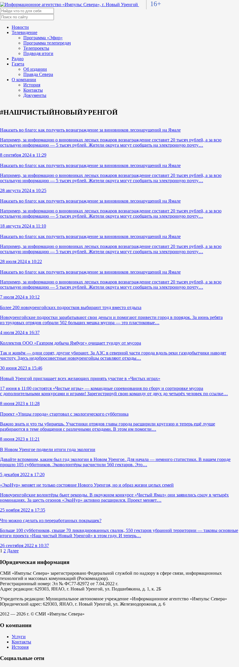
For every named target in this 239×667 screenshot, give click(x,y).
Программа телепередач (47, 42)
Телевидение (24, 32)
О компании (24, 79)
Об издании (35, 69)
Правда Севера (38, 74)
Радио (18, 58)
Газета (18, 63)
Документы (34, 95)
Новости (20, 27)
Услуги (19, 636)
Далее (13, 550)
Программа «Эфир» (43, 37)
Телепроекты (36, 48)
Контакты (33, 90)
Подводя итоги (38, 53)
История (31, 84)
